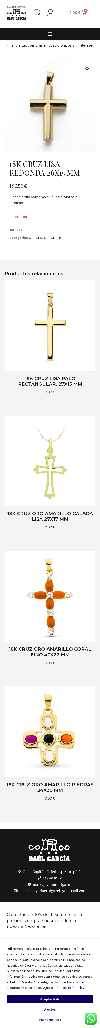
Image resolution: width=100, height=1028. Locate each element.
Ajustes (50, 1009)
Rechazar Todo (50, 1020)
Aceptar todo (50, 999)
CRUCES (35, 237)
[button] (50, 34)
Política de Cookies (70, 987)
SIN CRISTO (53, 237)
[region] (50, 983)
